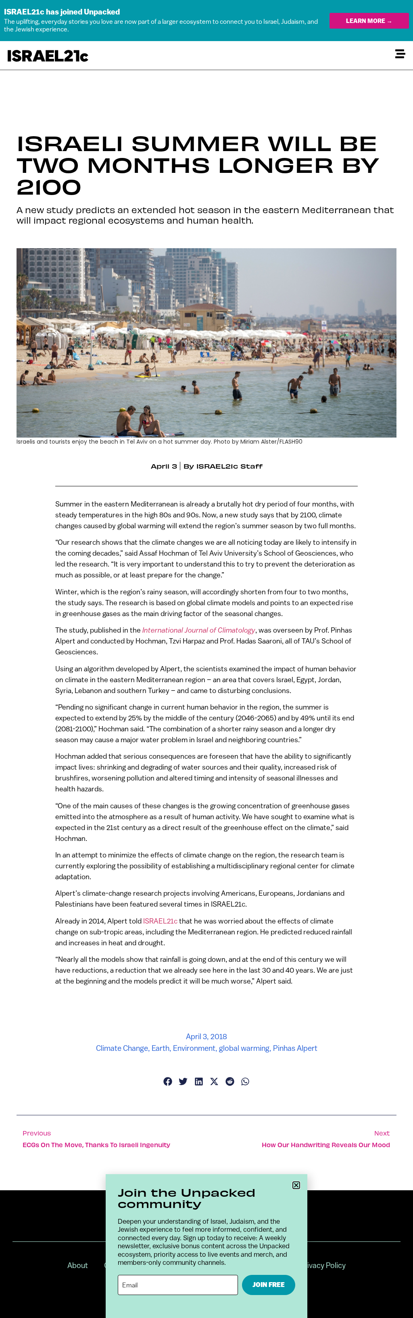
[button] (296, 1185)
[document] (206, 659)
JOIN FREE (268, 1285)
